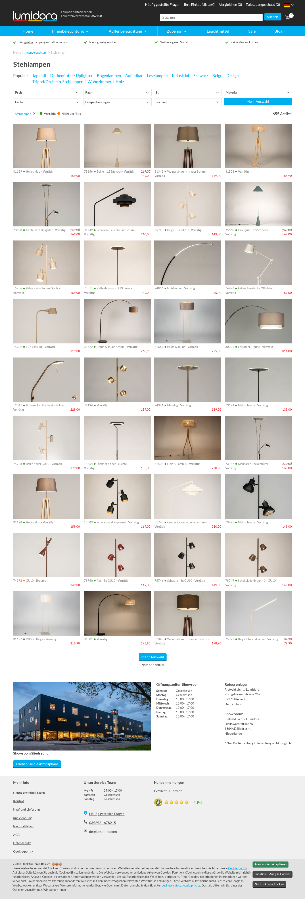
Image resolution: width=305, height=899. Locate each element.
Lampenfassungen (97, 102)
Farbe (19, 102)
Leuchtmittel (218, 31)
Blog (278, 31)
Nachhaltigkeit (23, 826)
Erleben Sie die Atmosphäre (37, 764)
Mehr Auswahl (258, 101)
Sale (252, 31)
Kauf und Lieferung (26, 809)
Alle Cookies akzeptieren (270, 864)
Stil (158, 92)
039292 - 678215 (102, 822)
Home (28, 31)
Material (232, 92)
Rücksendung (22, 818)
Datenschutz (22, 843)
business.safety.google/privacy (181, 885)
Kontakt (18, 801)
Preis (18, 92)
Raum (89, 92)
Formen (161, 102)
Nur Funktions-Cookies (269, 884)
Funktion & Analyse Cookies (272, 874)
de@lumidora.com (103, 831)
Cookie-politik (23, 851)
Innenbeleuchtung (36, 52)
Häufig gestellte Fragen (29, 792)
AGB (16, 834)
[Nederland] (287, 5)
